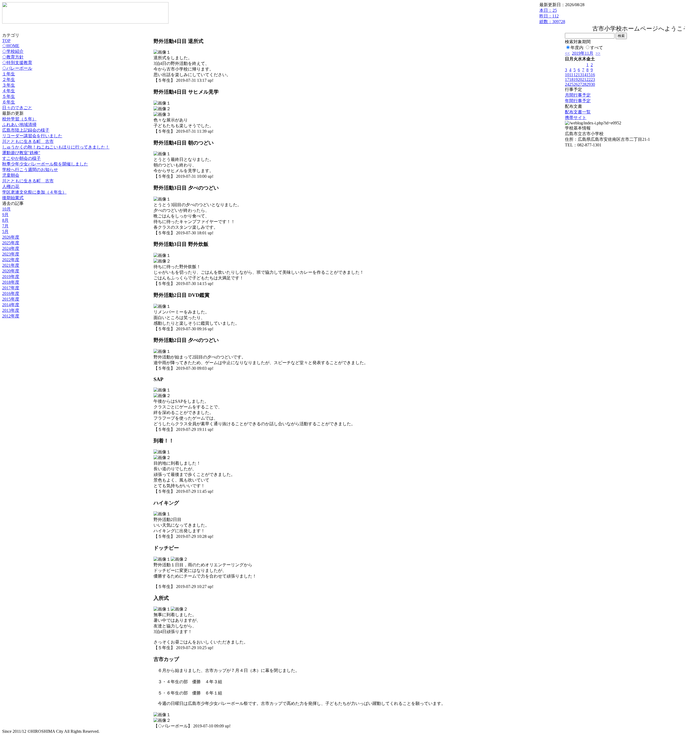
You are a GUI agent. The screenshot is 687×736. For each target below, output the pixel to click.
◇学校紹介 (13, 51)
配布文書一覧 (578, 112)
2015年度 (10, 299)
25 (571, 84)
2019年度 (10, 276)
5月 (5, 231)
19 (575, 79)
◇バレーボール (17, 68)
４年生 (8, 90)
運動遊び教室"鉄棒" (21, 152)
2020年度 (10, 271)
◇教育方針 (13, 57)
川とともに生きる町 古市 (28, 141)
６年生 (8, 102)
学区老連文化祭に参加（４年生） (34, 192)
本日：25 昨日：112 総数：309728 (552, 16)
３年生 (8, 85)
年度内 (577, 47)
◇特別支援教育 (17, 62)
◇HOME (10, 45)
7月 (5, 226)
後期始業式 (13, 197)
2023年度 (10, 254)
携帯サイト (575, 117)
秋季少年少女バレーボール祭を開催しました (45, 164)
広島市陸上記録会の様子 (25, 130)
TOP (6, 40)
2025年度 (10, 243)
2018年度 (10, 282)
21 (584, 79)
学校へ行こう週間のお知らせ (30, 169)
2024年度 (10, 248)
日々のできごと (17, 107)
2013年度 (10, 310)
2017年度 (10, 288)
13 (580, 74)
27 (580, 84)
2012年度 (10, 316)
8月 (5, 220)
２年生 (8, 79)
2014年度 (10, 304)
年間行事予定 (578, 100)
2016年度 (10, 293)
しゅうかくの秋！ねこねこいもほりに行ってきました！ (55, 147)
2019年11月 (582, 53)
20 (580, 79)
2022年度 (10, 259)
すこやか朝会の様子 (21, 158)
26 (575, 84)
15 (588, 74)
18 (571, 79)
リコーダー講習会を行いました (32, 136)
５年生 (8, 96)
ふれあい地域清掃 (19, 124)
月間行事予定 (578, 95)
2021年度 (10, 265)
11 (571, 74)
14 (584, 74)
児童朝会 (10, 175)
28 (584, 84)
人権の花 (10, 186)
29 (588, 84)
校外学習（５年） (19, 119)
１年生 (8, 74)
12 (575, 74)
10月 (6, 209)
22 (588, 79)
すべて (596, 47)
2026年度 (10, 237)
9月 (5, 214)
